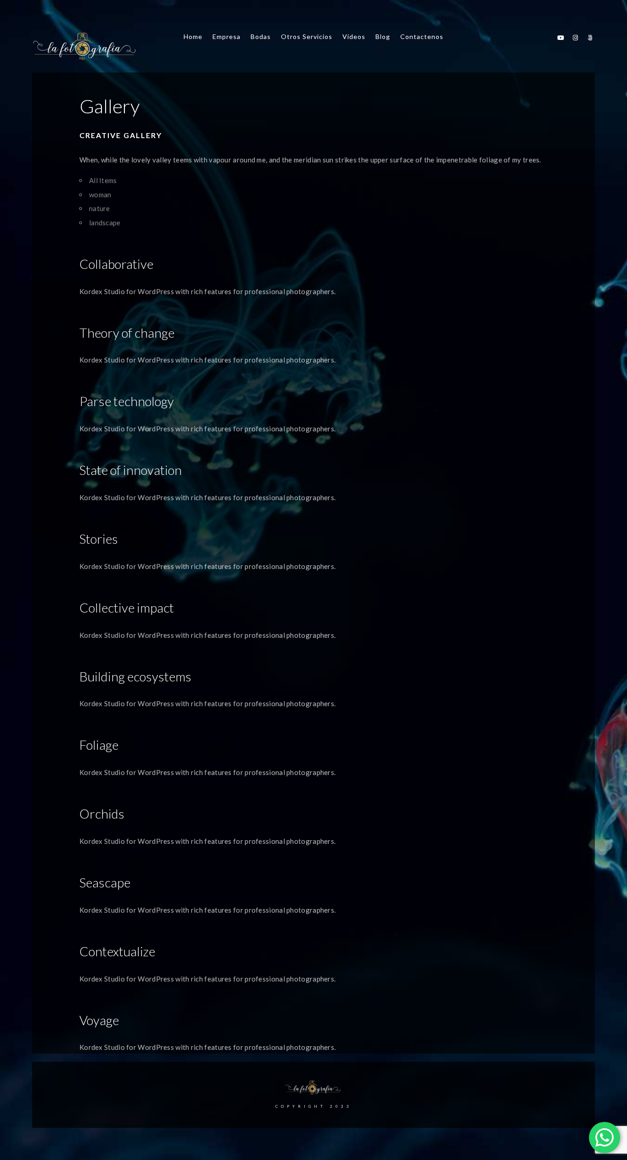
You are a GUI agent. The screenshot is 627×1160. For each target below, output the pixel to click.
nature (99, 208)
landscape (105, 222)
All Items (103, 180)
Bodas (261, 36)
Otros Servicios (306, 36)
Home (193, 36)
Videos (353, 36)
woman (100, 194)
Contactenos (421, 36)
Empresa (227, 36)
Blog (382, 36)
